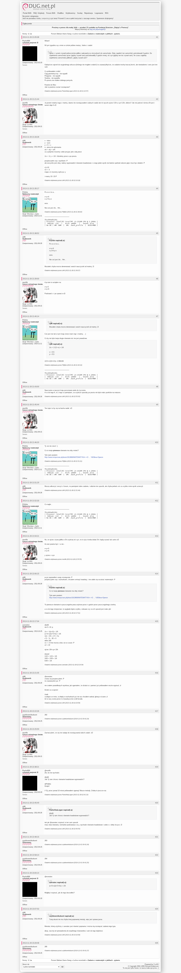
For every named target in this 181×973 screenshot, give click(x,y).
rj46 (23, 141)
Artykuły (41, 13)
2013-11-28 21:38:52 (31, 233)
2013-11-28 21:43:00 (31, 387)
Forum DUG (50, 13)
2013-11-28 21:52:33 (31, 501)
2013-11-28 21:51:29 (31, 483)
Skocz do (25, 964)
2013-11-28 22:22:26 (31, 711)
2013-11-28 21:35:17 (31, 188)
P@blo (25, 192)
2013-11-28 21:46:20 (31, 442)
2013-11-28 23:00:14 (31, 873)
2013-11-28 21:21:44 (31, 99)
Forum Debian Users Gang (61, 34)
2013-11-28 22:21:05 (31, 673)
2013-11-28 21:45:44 (31, 404)
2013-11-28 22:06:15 (31, 574)
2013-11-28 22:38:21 (31, 767)
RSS (106, 13)
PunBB (156, 964)
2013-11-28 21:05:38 (31, 37)
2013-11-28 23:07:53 (31, 909)
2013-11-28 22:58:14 (31, 855)
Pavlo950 (26, 41)
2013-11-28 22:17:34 (31, 621)
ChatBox (60, 13)
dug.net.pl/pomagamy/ (98, 29)
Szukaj (79, 13)
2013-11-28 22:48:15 (31, 837)
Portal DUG (27, 13)
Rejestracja (88, 13)
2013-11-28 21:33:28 (31, 137)
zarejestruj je (46, 18)
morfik (25, 103)
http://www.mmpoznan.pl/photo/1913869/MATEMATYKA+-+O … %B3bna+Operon (74, 457)
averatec (26, 625)
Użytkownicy (70, 13)
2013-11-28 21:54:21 (31, 536)
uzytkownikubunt (29, 715)
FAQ (35, 13)
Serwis (24, 65)
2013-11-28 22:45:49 (31, 803)
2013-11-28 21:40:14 (31, 316)
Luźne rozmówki (79, 34)
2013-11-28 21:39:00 (31, 279)
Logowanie (99, 13)
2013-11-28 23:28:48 (31, 943)
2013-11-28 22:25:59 (31, 729)
